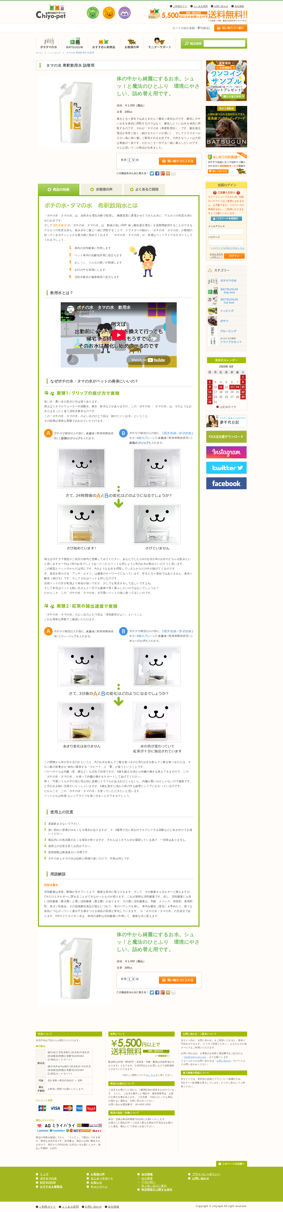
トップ (44, 1174)
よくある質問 (201, 6)
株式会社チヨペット (51, 11)
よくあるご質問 (144, 189)
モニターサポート (160, 43)
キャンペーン (99, 1186)
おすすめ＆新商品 (104, 43)
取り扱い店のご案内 (154, 1185)
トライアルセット (226, 342)
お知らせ (96, 1182)
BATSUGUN (75, 43)
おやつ (226, 322)
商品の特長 (58, 189)
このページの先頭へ (231, 1164)
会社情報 (239, 6)
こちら (152, 1075)
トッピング (226, 311)
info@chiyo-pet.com (195, 1057)
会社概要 (147, 1178)
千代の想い (149, 1182)
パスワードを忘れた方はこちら (228, 248)
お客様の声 (132, 43)
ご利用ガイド (180, 6)
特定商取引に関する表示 (157, 1189)
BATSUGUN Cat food (226, 301)
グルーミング (226, 332)
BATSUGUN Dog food (226, 291)
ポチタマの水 (49, 43)
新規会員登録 (216, 254)
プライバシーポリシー (206, 1174)
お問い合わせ (221, 6)
